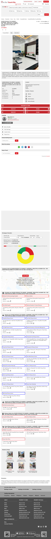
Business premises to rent (24, 512)
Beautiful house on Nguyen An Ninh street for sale (10, 461)
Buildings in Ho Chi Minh (23, 489)
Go (16, 140)
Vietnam (13, 495)
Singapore (31, 495)
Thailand (25, 495)
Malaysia (37, 495)
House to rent (22, 502)
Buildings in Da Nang (37, 489)
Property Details (6, 32)
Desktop (13, 108)
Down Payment (21, 235)
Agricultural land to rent (24, 517)
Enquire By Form (25, 105)
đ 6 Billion (10, 469)
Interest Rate (32, 235)
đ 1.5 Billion (32, 469)
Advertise (6, 510)
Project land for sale (38, 516)
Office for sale (37, 508)
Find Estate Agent (8, 516)
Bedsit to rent (22, 504)
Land (25, 4)
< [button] (3, 52)
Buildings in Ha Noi (8, 489)
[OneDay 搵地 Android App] (31, 533)
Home (5, 502)
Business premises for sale (39, 512)
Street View (17, 32)
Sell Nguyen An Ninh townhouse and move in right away (21, 461)
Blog (5, 522)
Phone (37, 108)
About (5, 504)
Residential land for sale (39, 514)
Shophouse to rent (23, 510)
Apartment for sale (38, 506)
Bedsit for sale (37, 504)
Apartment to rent (22, 506)
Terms (38, 235)
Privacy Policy (7, 514)
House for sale (37, 502)
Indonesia (43, 495)
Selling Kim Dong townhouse (33, 461)
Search (46, 14)
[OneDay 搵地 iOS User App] (20, 533)
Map (11, 32)
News (5, 508)
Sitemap (6, 512)
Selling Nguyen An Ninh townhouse (10, 472)
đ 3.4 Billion (9, 458)
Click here (25, 275)
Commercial (31, 4)
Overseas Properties (28, 1)
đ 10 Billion (32, 458)
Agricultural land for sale (39, 517)
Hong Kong (6, 495)
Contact (6, 506)
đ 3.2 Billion (21, 469)
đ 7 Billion (21, 458)
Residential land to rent (24, 514)
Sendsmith (48, 156)
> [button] (47, 52)
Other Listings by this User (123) (13, 119)
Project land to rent (23, 516)
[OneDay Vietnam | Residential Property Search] (8, 2)
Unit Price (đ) (6, 235)
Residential (19, 4)
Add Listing (46, 1)
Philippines (18, 495)
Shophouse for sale (38, 510)
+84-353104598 (8, 122)
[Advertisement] (25, 167)
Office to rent (22, 508)
